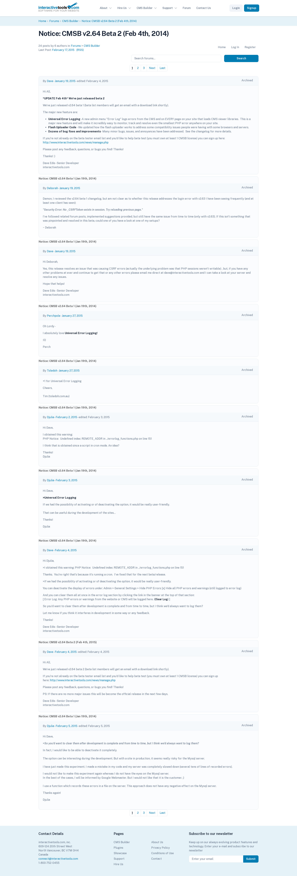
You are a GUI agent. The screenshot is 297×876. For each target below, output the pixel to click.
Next (152, 68)
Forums (54, 21)
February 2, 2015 (66, 417)
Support (167, 8)
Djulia (50, 417)
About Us (157, 842)
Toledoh (52, 370)
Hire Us (122, 8)
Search (241, 58)
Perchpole (53, 315)
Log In (235, 47)
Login (236, 8)
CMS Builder (144, 8)
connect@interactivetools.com (58, 858)
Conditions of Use (162, 853)
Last (162, 68)
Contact (156, 858)
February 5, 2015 (66, 726)
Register (250, 47)
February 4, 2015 (66, 550)
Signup (251, 8)
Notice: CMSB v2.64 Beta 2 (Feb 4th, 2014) (109, 21)
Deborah (52, 188)
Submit (251, 859)
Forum (187, 8)
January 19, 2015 (65, 81)
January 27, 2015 (72, 315)
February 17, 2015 (63, 50)
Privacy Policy (160, 847)
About (103, 8)
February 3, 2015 (66, 480)
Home (42, 21)
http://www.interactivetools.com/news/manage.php (75, 142)
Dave (50, 81)
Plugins (118, 847)
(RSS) (80, 50)
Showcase (120, 853)
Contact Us (203, 8)
